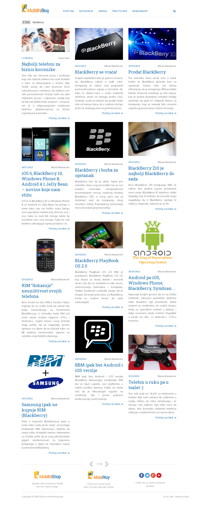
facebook (141, 475)
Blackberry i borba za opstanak (96, 172)
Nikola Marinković (113, 65)
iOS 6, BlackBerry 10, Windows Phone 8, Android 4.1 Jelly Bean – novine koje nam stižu (45, 184)
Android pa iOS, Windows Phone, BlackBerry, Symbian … (152, 283)
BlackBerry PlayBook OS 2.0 (97, 263)
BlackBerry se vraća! (96, 72)
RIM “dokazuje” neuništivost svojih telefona (42, 291)
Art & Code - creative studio (176, 496)
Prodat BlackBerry (147, 72)
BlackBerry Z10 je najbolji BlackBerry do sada (151, 173)
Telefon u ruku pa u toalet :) (148, 384)
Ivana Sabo (64, 58)
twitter (147, 475)
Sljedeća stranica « (106, 464)
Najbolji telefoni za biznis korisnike (41, 66)
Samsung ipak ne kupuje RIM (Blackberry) (39, 410)
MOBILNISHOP (140, 11)
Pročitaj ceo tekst (58, 118)
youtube (158, 475)
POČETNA (68, 11)
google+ (153, 475)
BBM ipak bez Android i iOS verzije (99, 367)
